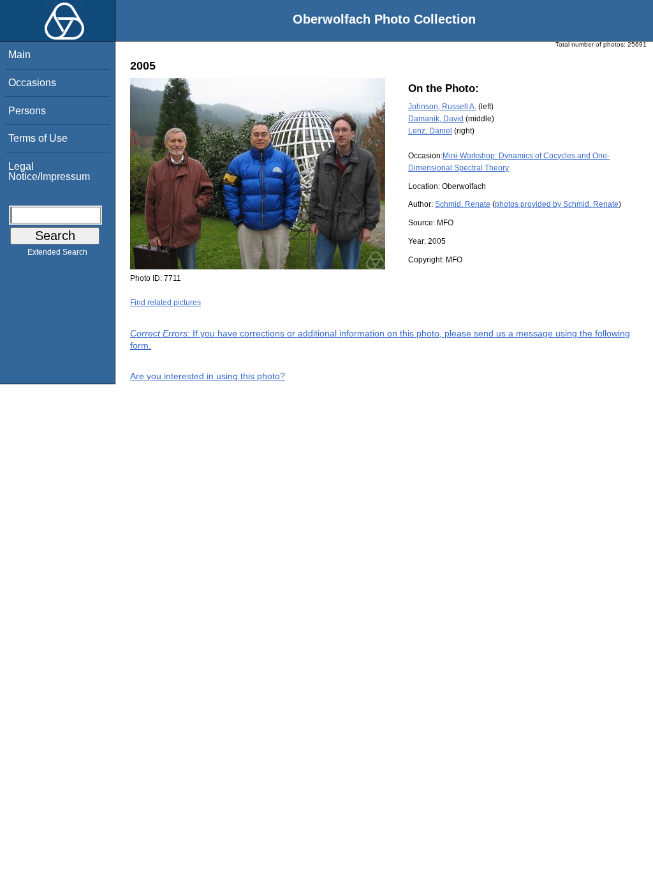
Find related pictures (165, 302)
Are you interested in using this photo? (207, 376)
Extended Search (57, 252)
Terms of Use (38, 138)
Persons (27, 110)
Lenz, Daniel (430, 130)
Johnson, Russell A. (442, 106)
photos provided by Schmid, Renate (557, 204)
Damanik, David (436, 118)
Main (19, 54)
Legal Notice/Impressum (49, 171)
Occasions (32, 82)
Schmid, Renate (462, 204)
